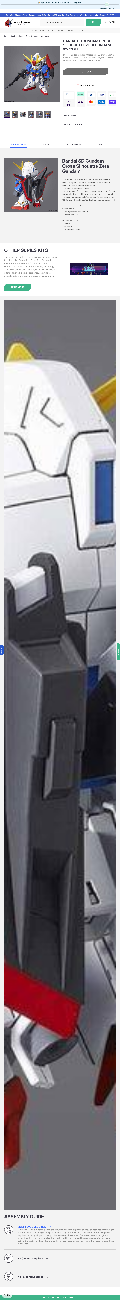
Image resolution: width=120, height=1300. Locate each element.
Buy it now (86, 80)
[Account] (106, 22)
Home (34, 30)
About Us (72, 30)
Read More (17, 287)
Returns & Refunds (73, 124)
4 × (80, 100)
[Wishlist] (109, 22)
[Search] (93, 22)
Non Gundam (57, 30)
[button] (60, 1297)
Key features (70, 115)
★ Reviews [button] (118, 651)
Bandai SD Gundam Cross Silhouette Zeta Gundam (30, 36)
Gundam (43, 30)
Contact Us (83, 30)
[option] (32, 74)
